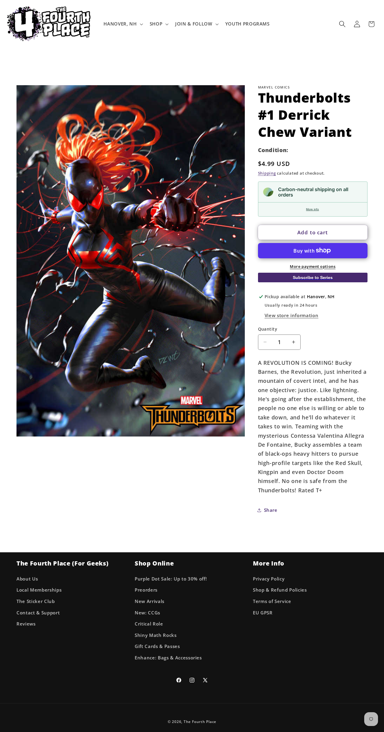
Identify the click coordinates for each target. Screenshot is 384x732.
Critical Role (149, 624)
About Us (27, 579)
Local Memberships (39, 590)
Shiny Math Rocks (156, 635)
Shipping (267, 173)
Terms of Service (272, 601)
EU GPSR (263, 613)
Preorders (146, 590)
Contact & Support (38, 613)
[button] (123, 24)
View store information (292, 315)
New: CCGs (147, 613)
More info (312, 209)
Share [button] (271, 510)
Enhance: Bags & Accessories (168, 658)
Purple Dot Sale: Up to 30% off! (171, 579)
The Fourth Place (200, 721)
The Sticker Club (35, 601)
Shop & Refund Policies (280, 590)
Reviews (26, 624)
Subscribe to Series (313, 277)
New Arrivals (149, 601)
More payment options (312, 266)
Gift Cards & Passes (157, 646)
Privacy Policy (268, 579)
